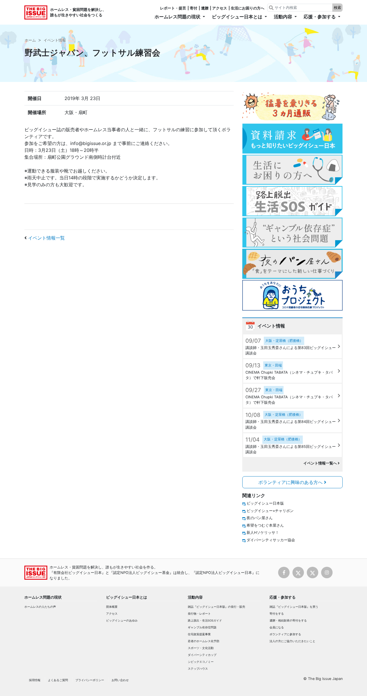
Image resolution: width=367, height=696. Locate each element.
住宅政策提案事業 (199, 634)
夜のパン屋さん (260, 518)
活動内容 (195, 597)
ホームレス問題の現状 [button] (178, 16)
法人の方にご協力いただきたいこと (292, 641)
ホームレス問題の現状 (43, 597)
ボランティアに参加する (285, 634)
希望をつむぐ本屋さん (265, 525)
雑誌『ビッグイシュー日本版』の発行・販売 (216, 606)
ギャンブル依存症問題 (202, 627)
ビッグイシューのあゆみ (122, 620)
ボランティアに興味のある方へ (291, 482)
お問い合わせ (120, 680)
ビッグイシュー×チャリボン (270, 511)
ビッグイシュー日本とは (126, 597)
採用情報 (34, 680)
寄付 (193, 8)
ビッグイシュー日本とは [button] (237, 16)
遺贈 (204, 8)
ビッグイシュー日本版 (265, 503)
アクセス (219, 8)
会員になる (277, 627)
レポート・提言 (173, 8)
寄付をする (277, 613)
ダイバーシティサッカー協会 (271, 540)
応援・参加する (283, 597)
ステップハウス (198, 668)
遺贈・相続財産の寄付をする (288, 620)
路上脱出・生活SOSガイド (205, 620)
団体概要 (112, 606)
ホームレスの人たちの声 (40, 606)
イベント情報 (55, 40)
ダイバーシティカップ (202, 654)
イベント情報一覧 (46, 238)
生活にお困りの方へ (247, 8)
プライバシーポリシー (89, 680)
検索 (337, 7)
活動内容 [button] (283, 16)
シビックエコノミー (201, 661)
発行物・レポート (199, 613)
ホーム (30, 40)
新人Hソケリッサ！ (263, 532)
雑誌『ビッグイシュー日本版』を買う (294, 606)
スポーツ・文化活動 (201, 648)
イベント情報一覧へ (320, 463)
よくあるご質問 (58, 680)
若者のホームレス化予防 (203, 641)
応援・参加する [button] (320, 16)
